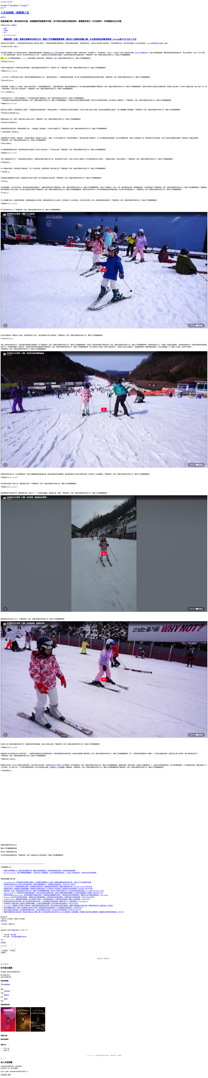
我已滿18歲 (4, 1074)
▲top (2, 939)
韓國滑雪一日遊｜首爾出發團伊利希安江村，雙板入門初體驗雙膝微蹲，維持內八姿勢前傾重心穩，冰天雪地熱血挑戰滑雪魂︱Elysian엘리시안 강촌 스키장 (70, 39)
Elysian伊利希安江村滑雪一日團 (157, 43)
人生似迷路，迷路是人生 (15, 12)
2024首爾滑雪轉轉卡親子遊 (18, 936)
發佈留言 (3, 952)
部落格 (6, 30)
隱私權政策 (113, 1055)
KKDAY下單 (53, 53)
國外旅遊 (13, 934)
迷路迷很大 (4, 921)
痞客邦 (14, 930)
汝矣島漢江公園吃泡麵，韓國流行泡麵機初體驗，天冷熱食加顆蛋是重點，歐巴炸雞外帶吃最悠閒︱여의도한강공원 (41, 903)
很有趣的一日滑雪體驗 (57, 767)
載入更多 (3, 942)
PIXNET (92, 1055)
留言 (17, 930)
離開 (9, 1074)
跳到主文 (3, 17)
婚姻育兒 (14, 25)
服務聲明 (119, 1055)
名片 (5, 32)
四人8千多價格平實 (141, 53)
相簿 (5, 28)
